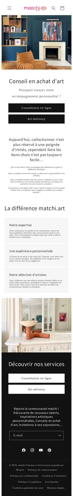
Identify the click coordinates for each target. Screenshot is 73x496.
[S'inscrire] (59, 435)
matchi (21, 465)
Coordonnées (52, 482)
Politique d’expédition (29, 482)
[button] (9, 8)
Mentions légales (55, 488)
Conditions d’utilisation (54, 476)
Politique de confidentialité (24, 476)
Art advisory (36, 389)
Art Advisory (36, 118)
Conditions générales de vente (27, 488)
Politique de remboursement (42, 470)
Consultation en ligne (37, 107)
